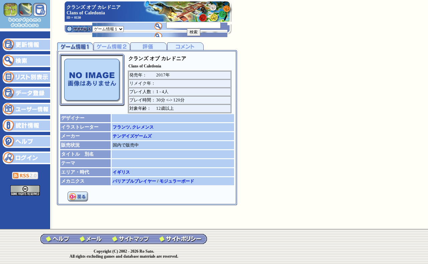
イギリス (121, 172)
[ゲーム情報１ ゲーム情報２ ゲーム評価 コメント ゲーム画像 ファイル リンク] (108, 28)
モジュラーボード (176, 181)
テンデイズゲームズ (132, 136)
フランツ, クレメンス (133, 126)
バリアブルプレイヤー (135, 181)
